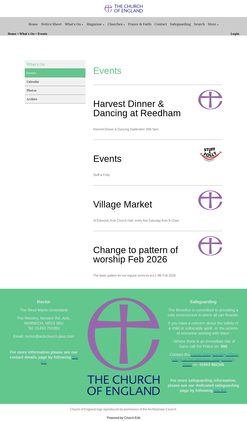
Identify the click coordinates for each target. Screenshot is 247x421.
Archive (32, 99)
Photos (31, 90)
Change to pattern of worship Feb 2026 (135, 254)
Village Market (122, 204)
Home (33, 24)
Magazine (94, 24)
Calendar (33, 81)
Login (235, 34)
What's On (73, 24)
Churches (115, 24)
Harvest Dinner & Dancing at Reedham (137, 108)
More (212, 24)
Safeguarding (180, 24)
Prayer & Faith (139, 24)
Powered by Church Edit (123, 417)
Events (42, 34)
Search (199, 24)
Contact (160, 24)
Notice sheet (51, 24)
